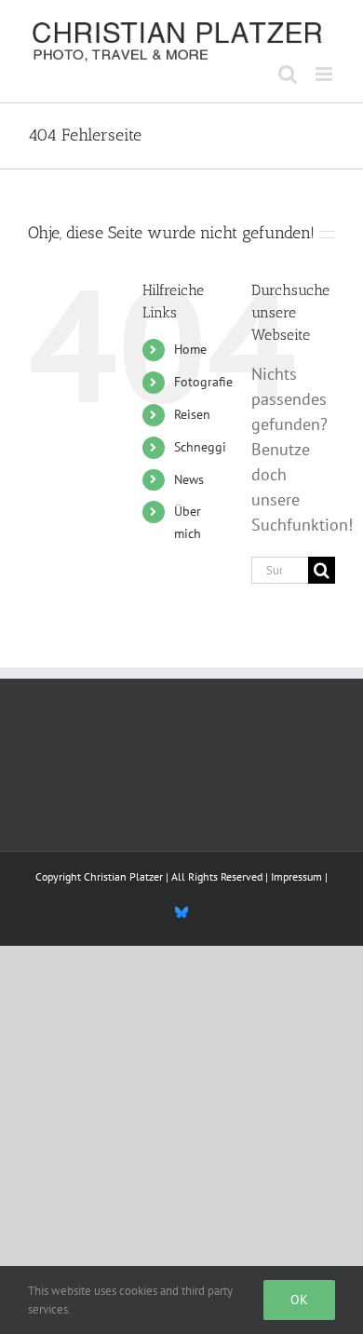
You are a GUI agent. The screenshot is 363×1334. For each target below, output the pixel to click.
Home (190, 349)
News (189, 479)
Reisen (192, 414)
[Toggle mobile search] (287, 74)
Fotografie (203, 381)
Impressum (296, 876)
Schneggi (200, 446)
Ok (299, 1299)
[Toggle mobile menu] (325, 74)
